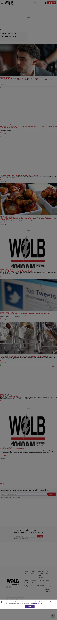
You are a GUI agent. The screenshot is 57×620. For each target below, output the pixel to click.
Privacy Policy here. (38, 603)
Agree (29, 606)
